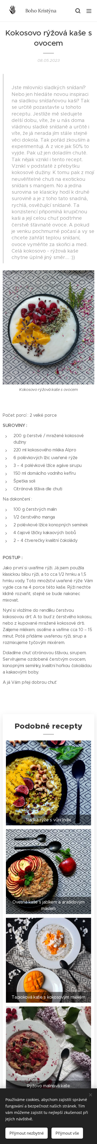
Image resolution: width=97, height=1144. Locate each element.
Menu (89, 10)
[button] (78, 10)
